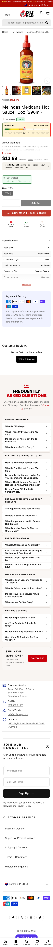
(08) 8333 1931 (15, 705)
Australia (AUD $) (37, 5)
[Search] (46, 22)
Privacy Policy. (24, 806)
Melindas (14, 100)
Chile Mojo (30, 931)
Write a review (27, 359)
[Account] (41, 13)
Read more (6, 153)
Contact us (37, 658)
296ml (9, 194)
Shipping (30, 159)
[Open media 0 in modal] (47, 80)
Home (5, 32)
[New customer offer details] (47, 746)
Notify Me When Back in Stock (28, 213)
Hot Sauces (17, 32)
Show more (26, 285)
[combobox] (26, 22)
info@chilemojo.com (18, 714)
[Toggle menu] (8, 12)
